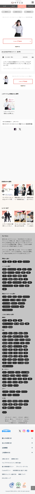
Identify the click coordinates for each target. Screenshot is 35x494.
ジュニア (4, 401)
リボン (19, 378)
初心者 (20, 401)
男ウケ (14, 359)
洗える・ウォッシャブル (8, 323)
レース (9, 378)
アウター (9, 296)
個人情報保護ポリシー (8, 466)
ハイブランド (20, 359)
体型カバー (5, 356)
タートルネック (11, 372)
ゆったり (27, 343)
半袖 (21, 349)
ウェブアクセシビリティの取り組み (11, 463)
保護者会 (20, 275)
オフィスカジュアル (12, 269)
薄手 (15, 349)
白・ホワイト (5, 391)
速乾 (20, 320)
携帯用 (25, 346)
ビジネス (4, 269)
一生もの (27, 359)
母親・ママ (5, 404)
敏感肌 (10, 356)
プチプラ (9, 362)
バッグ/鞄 (19, 300)
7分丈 (15, 352)
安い (4, 362)
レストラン (17, 272)
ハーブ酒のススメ (12, 422)
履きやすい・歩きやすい (18, 336)
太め (22, 343)
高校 (28, 272)
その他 (22, 306)
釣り (16, 285)
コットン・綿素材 (25, 372)
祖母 (10, 404)
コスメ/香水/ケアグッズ (7, 309)
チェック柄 (18, 375)
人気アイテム (17, 11)
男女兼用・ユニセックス (8, 366)
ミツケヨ (20, 421)
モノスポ (26, 419)
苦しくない (5, 333)
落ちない (26, 336)
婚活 (10, 275)
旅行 (23, 272)
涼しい (9, 336)
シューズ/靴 (12, 300)
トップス (4, 296)
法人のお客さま (7, 443)
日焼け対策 (5, 343)
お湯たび (26, 417)
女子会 (14, 275)
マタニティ (5, 279)
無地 (30, 378)
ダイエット (21, 285)
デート (29, 269)
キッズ (13, 6)
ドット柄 (4, 378)
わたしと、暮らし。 (9, 419)
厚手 (10, 349)
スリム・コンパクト (18, 346)
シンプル (9, 382)
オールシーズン (26, 261)
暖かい (4, 336)
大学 (4, 275)
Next (32, 191)
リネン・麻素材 (6, 375)
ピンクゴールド (16, 394)
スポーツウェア (21, 303)
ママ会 (24, 275)
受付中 (6, 11)
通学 (21, 279)
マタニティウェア (15, 306)
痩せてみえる (10, 339)
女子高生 (9, 401)
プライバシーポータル (22, 466)
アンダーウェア (6, 300)
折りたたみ (5, 349)
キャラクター (18, 407)
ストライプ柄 (25, 375)
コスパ (14, 362)
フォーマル (16, 385)
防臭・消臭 (16, 323)
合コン (24, 269)
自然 (21, 382)
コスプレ (4, 412)
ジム (10, 282)
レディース (22, 6)
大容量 (4, 346)
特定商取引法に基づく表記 (20, 470)
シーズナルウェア (6, 306)
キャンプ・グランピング (8, 285)
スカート (20, 296)
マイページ (30, 6)
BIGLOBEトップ (6, 478)
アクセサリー (14, 303)
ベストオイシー (19, 419)
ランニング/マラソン (17, 282)
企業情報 (4, 448)
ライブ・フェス (11, 272)
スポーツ (4, 282)
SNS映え (27, 362)
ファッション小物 (6, 303)
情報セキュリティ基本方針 (9, 474)
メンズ (4, 6)
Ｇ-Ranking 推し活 (22, 422)
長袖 (26, 349)
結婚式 (27, 285)
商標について (21, 474)
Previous (3, 191)
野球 (30, 282)
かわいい (4, 382)
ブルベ (4, 359)
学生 (4, 407)
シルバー (4, 394)
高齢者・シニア (11, 407)
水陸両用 (22, 323)
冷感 (10, 320)
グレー (18, 391)
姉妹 (15, 404)
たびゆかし (25, 421)
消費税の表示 (14, 459)
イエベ (25, 356)
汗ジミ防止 (5, 327)
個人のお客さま (7, 438)
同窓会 (4, 272)
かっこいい (10, 385)
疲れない (26, 333)
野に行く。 (7, 421)
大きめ (10, 343)
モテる (9, 359)
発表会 (10, 279)
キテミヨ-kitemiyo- (7, 121)
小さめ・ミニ (16, 343)
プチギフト (26, 401)
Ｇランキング (8, 417)
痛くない (16, 339)
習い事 (15, 279)
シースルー (17, 372)
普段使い (4, 385)
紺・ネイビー (24, 391)
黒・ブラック (12, 391)
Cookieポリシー (6, 470)
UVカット (5, 320)
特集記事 (29, 11)
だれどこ (15, 417)
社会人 (25, 404)
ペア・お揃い (20, 362)
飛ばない (21, 333)
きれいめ (26, 382)
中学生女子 (15, 401)
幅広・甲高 (5, 352)
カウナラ (14, 421)
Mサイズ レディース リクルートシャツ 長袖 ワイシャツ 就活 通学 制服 (17, 123)
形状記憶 (10, 327)
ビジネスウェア (26, 296)
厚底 (21, 356)
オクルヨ (21, 417)
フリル (14, 378)
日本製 (20, 352)
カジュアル (15, 382)
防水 (15, 320)
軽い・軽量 (10, 346)
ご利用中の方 (6, 452)
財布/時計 (24, 300)
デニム (4, 372)
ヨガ (25, 282)
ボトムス (15, 296)
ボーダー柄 (12, 375)
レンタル (15, 356)
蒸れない (15, 333)
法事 (4, 289)
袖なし (10, 352)
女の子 (20, 404)
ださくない (22, 339)
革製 (25, 378)
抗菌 (27, 323)
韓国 (26, 352)
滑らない (10, 333)
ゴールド (9, 394)
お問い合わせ (5, 459)
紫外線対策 (28, 339)
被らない (4, 339)
